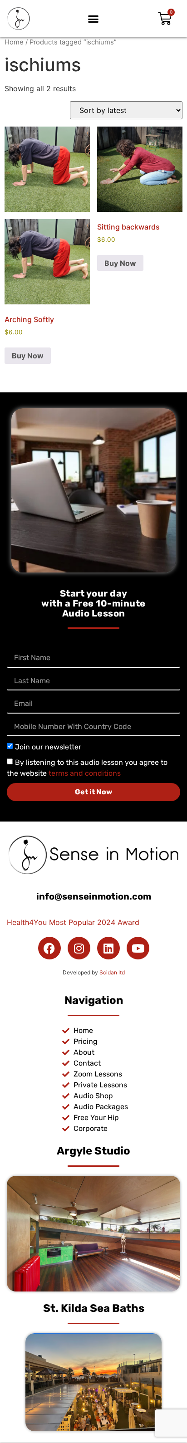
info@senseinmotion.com (93, 896)
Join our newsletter (48, 747)
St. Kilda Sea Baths (93, 1308)
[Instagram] (79, 948)
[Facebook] (49, 948)
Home (14, 42)
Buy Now (28, 355)
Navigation (93, 1000)
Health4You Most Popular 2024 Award (73, 922)
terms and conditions (85, 773)
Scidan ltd (112, 972)
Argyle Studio (93, 1151)
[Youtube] (138, 948)
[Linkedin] (108, 948)
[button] (93, 18)
